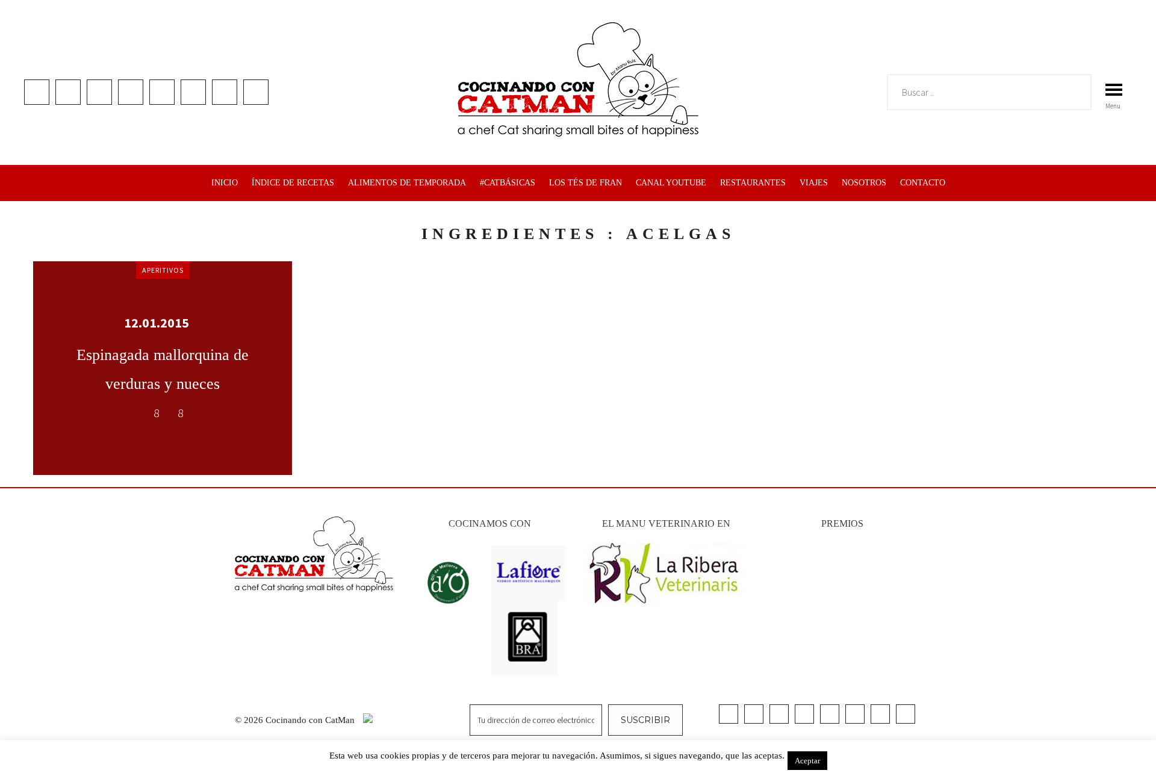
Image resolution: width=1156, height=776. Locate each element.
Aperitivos (163, 270)
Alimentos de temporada (407, 182)
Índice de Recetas (293, 182)
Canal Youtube (671, 182)
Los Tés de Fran (585, 182)
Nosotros (864, 182)
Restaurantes (753, 182)
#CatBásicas (507, 182)
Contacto (922, 182)
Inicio (224, 182)
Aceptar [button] (807, 760)
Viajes (814, 182)
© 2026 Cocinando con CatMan (296, 720)
